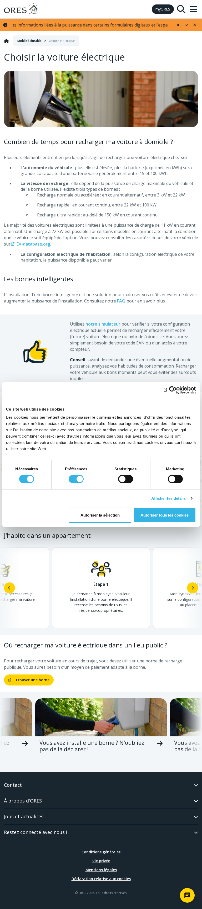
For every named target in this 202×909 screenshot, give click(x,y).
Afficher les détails (168, 498)
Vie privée (101, 860)
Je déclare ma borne (101, 746)
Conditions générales (101, 851)
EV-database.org (33, 244)
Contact (13, 785)
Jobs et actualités (23, 816)
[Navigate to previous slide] (9, 587)
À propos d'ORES (23, 801)
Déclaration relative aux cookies (101, 878)
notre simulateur (102, 324)
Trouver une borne (32, 679)
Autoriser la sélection (100, 515)
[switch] (76, 479)
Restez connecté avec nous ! (35, 832)
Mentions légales (101, 869)
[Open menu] (193, 9)
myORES (162, 9)
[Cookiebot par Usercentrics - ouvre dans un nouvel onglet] (173, 390)
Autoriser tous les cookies (164, 515)
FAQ (121, 301)
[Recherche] (181, 9)
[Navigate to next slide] (192, 587)
